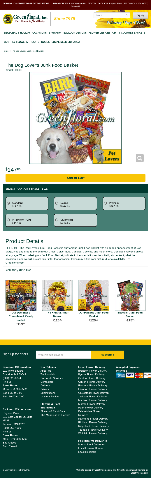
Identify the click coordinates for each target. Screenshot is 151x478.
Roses (45, 42)
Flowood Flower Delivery (92, 389)
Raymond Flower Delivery (93, 418)
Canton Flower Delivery (92, 378)
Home (5, 51)
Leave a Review (50, 396)
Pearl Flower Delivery (90, 407)
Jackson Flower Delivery (92, 396)
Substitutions (48, 392)
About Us (46, 370)
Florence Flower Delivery (92, 385)
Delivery (45, 385)
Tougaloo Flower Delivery (93, 429)
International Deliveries (91, 444)
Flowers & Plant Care (53, 411)
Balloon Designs (75, 33)
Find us (7, 381)
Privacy (45, 389)
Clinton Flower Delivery (91, 381)
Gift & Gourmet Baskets (128, 33)
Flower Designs (99, 33)
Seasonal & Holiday (17, 33)
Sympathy (55, 33)
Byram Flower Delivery (91, 374)
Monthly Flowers (16, 42)
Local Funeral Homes (90, 448)
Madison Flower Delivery (92, 400)
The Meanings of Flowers (55, 414)
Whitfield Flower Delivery (92, 433)
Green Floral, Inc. (25, 19)
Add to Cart (75, 178)
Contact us (47, 381)
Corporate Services (52, 378)
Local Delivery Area (66, 42)
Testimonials (48, 374)
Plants (34, 42)
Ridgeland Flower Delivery (93, 426)
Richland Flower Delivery (92, 422)
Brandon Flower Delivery (92, 370)
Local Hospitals (87, 451)
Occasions (39, 33)
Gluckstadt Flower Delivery (93, 392)
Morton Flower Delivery (91, 403)
